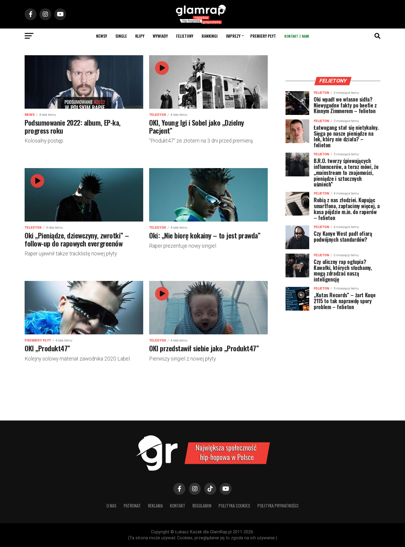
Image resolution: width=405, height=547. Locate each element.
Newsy (101, 36)
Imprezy (233, 36)
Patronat (132, 505)
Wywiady (160, 36)
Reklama (155, 505)
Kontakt (177, 505)
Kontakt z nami (296, 36)
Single (121, 36)
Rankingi (210, 36)
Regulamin (201, 505)
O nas (111, 505)
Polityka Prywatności (278, 505)
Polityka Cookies (234, 505)
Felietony (184, 36)
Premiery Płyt (263, 36)
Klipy (139, 36)
